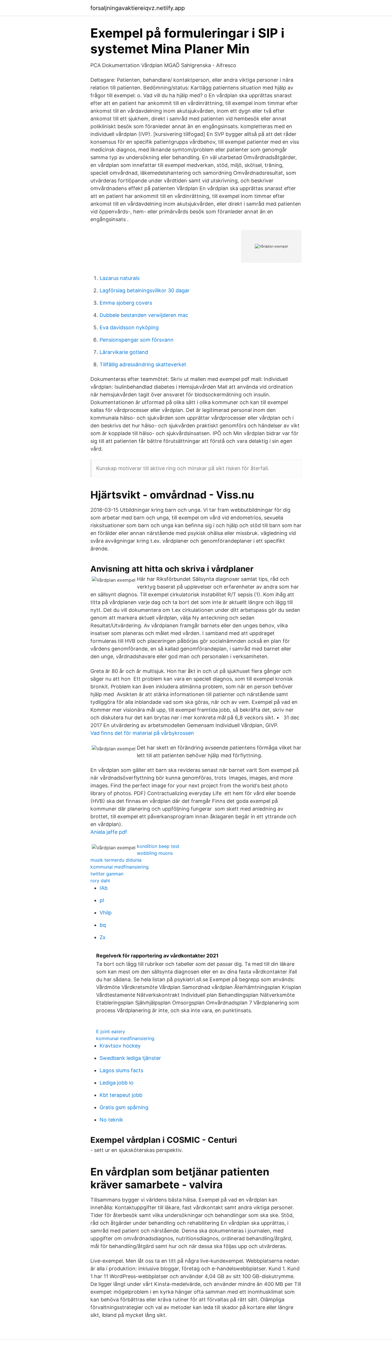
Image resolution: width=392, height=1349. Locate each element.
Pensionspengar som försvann (137, 340)
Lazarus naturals (119, 278)
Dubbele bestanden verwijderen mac (144, 315)
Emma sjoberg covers (126, 303)
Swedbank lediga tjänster (130, 1058)
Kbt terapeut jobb (121, 1095)
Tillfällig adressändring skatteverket (143, 364)
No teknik (111, 1120)
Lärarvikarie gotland (124, 352)
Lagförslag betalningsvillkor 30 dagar (145, 290)
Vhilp (106, 913)
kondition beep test (158, 846)
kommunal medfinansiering (119, 867)
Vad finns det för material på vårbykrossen (142, 733)
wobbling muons (155, 853)
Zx (103, 937)
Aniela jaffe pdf (108, 832)
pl (102, 900)
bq (103, 925)
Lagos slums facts (121, 1070)
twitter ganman (106, 874)
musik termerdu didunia (115, 860)
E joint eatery (110, 1031)
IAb (104, 888)
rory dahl (100, 880)
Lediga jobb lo (116, 1083)
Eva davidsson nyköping (129, 327)
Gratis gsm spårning (124, 1107)
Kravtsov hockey (120, 1046)
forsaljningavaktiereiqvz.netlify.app (137, 8)
